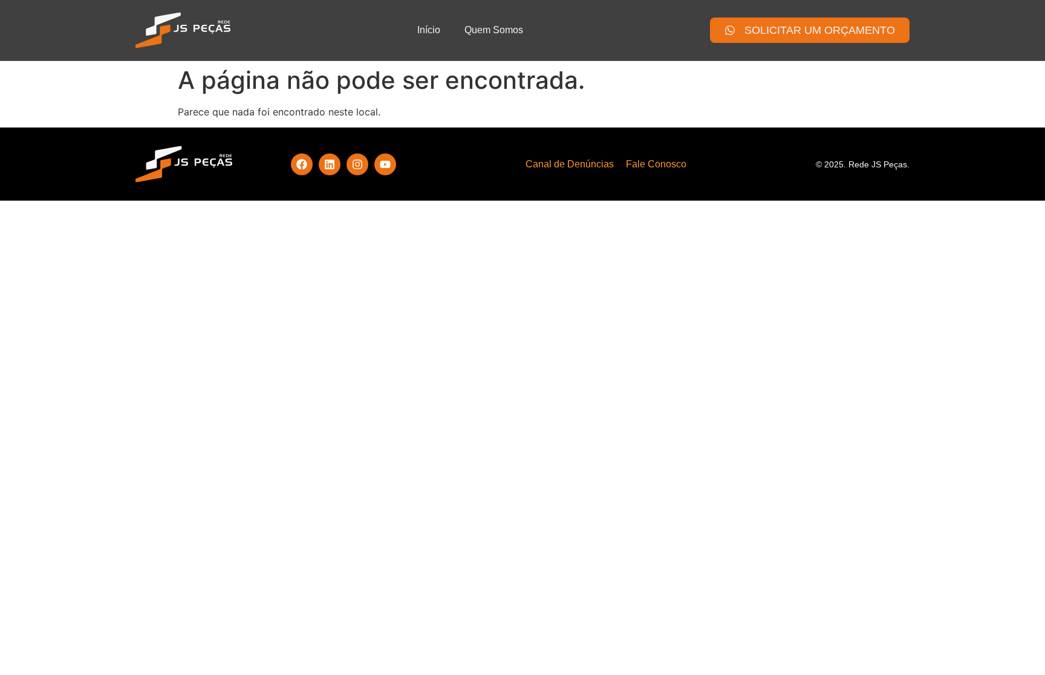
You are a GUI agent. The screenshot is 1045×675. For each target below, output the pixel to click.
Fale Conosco (656, 164)
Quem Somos (493, 30)
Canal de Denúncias (570, 164)
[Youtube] (385, 164)
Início (428, 30)
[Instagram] (357, 164)
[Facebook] (302, 164)
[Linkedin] (329, 164)
